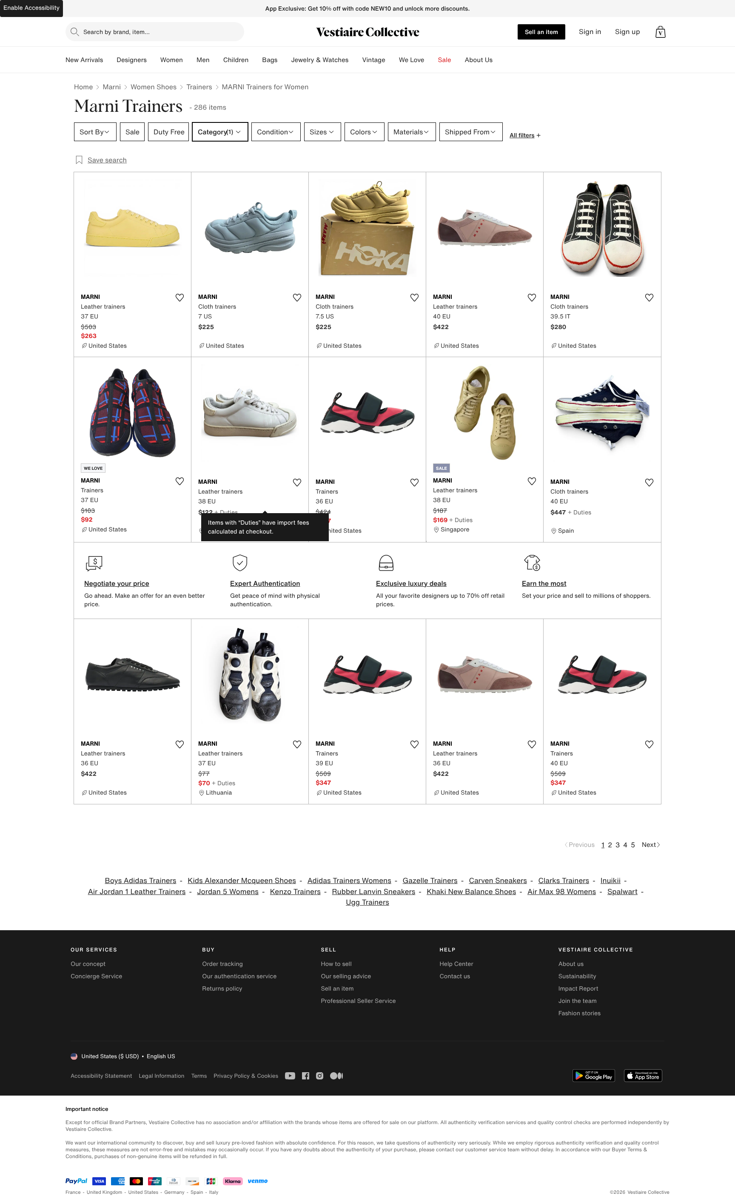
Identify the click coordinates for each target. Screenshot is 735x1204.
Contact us (455, 976)
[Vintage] (392, 60)
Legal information (161, 1076)
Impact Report (578, 988)
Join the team (577, 1001)
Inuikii (611, 880)
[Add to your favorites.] (179, 297)
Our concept (88, 964)
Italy (214, 1192)
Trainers (199, 87)
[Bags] (284, 60)
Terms (199, 1076)
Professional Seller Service (358, 1001)
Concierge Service (96, 976)
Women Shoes (154, 87)
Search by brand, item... (116, 31)
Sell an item (541, 31)
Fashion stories (579, 1013)
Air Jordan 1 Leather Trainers (137, 891)
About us (571, 964)
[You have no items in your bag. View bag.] (661, 32)
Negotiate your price (116, 583)
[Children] (255, 60)
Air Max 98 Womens (561, 891)
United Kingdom (104, 1192)
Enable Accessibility (31, 7)
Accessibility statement (101, 1076)
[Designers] (153, 60)
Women (171, 60)
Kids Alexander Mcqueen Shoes (242, 880)
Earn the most (544, 583)
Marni (112, 87)
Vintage (373, 60)
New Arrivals (84, 60)
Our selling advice (346, 976)
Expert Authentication (265, 583)
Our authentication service (239, 976)
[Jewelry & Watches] (355, 60)
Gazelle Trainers (430, 880)
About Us (479, 60)
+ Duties (226, 512)
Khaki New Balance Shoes (471, 891)
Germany (174, 1192)
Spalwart (622, 891)
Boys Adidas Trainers (141, 880)
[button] (661, 32)
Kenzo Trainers (295, 891)
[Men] (216, 60)
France (73, 1192)
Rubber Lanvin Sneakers (374, 891)
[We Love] (431, 60)
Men (203, 60)
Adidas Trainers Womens (349, 880)
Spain (197, 1192)
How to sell (336, 964)
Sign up (627, 31)
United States (143, 1192)
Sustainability (577, 976)
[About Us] (499, 60)
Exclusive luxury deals (411, 583)
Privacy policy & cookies (246, 1076)
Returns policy (222, 988)
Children (236, 60)
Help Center (456, 964)
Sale (444, 60)
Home (83, 87)
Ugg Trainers (367, 902)
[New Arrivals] (109, 60)
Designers (132, 60)
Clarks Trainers (564, 880)
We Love (411, 60)
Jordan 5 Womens (228, 891)
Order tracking (222, 964)
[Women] (189, 60)
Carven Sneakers (498, 880)
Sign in (590, 31)
